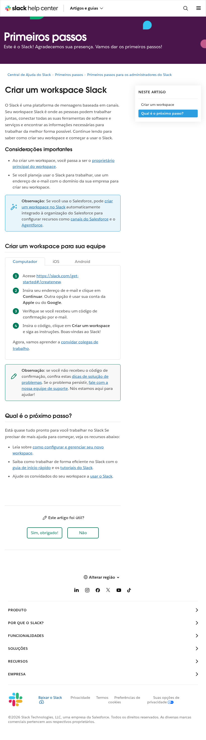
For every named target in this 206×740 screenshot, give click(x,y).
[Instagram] (87, 591)
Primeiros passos (69, 74)
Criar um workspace (157, 104)
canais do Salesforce (90, 219)
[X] (108, 591)
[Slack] (19, 700)
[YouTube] (119, 591)
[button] (44, 532)
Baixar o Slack (50, 697)
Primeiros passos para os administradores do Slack (129, 74)
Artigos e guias (84, 8)
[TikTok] (129, 591)
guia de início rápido (32, 467)
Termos (102, 697)
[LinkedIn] (76, 591)
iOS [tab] (56, 261)
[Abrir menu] (198, 8)
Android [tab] (82, 261)
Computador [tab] (25, 261)
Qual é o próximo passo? (162, 113)
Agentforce (32, 225)
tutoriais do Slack (76, 467)
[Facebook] (97, 591)
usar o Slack (101, 476)
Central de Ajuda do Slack (29, 74)
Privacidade (80, 697)
